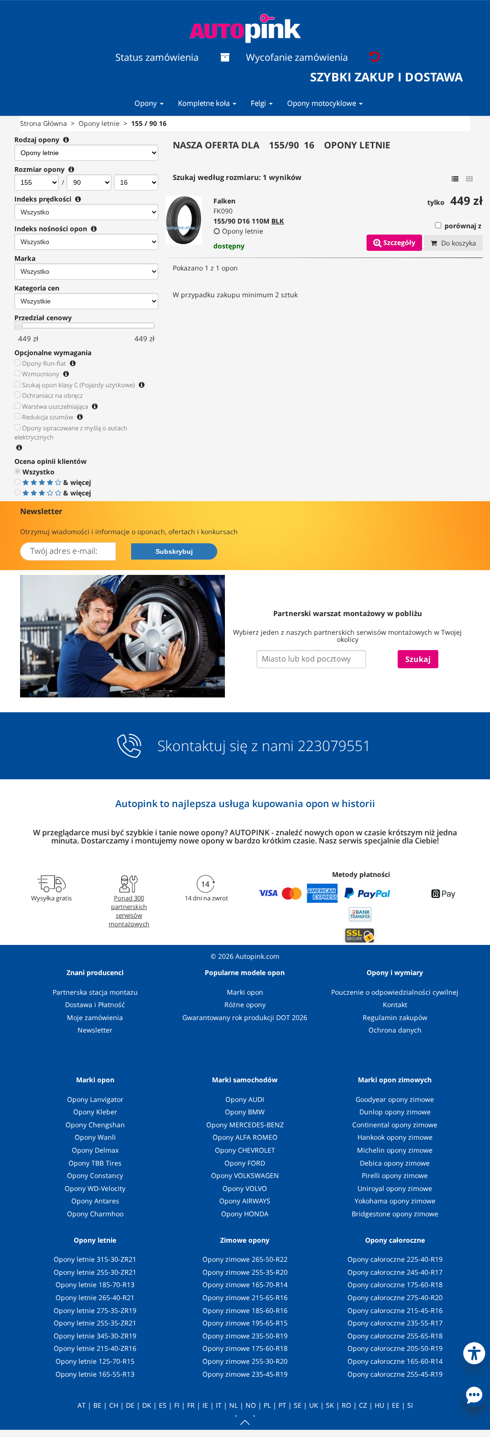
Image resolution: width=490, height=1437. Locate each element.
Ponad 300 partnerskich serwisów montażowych (129, 911)
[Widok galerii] (469, 179)
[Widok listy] (455, 179)
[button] (474, 1351)
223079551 (334, 746)
